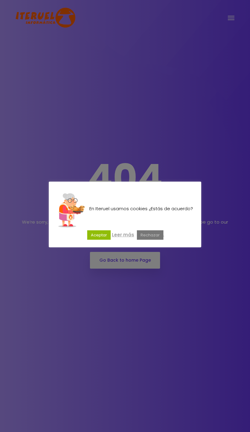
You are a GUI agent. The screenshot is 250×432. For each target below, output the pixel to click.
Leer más (123, 235)
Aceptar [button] (99, 235)
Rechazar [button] (150, 235)
